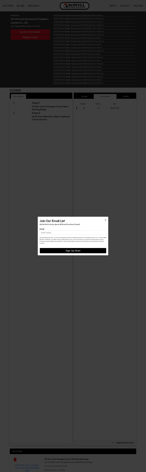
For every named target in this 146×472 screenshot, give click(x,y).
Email (42, 229)
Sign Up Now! (73, 250)
